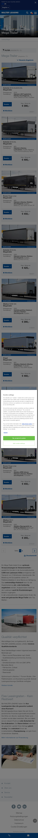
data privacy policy (27, 424)
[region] (19, 419)
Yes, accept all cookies (19, 438)
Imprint (5, 432)
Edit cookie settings (19, 443)
